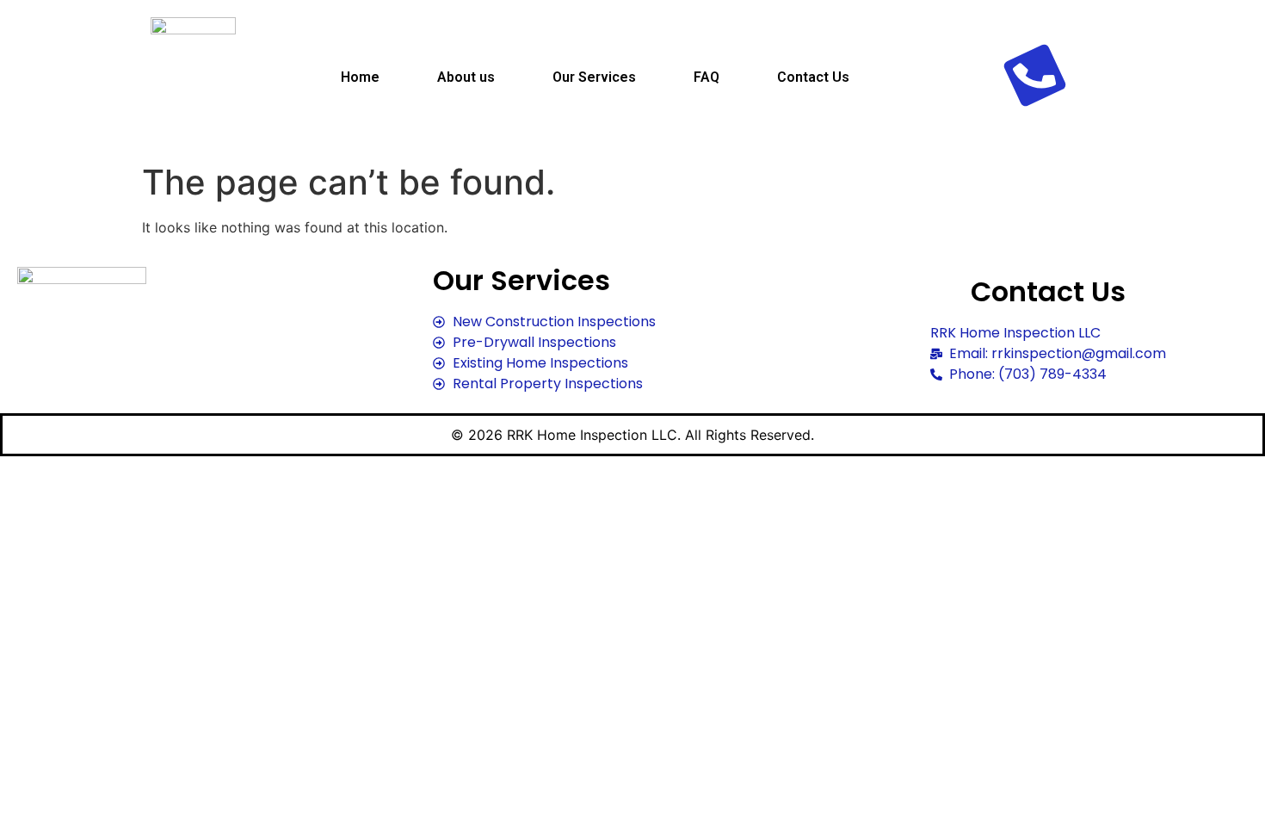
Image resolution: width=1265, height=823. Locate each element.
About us (466, 77)
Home (360, 77)
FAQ (706, 77)
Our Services (594, 77)
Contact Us (813, 77)
